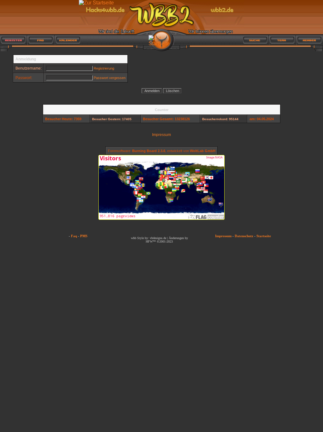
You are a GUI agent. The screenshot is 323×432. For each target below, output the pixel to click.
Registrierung (104, 68)
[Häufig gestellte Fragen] (41, 40)
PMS (83, 236)
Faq (74, 236)
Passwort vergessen (110, 78)
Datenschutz (244, 236)
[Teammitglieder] (282, 40)
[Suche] (255, 40)
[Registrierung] (13, 40)
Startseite (263, 236)
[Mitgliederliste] (309, 40)
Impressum (161, 135)
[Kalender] (67, 40)
